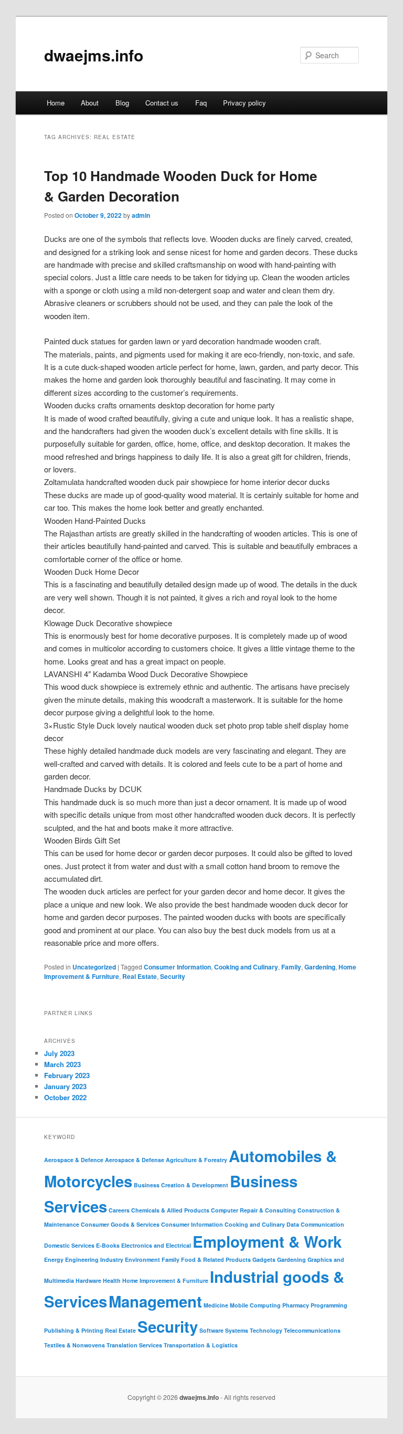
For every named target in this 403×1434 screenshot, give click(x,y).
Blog (122, 103)
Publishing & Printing (73, 1330)
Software (211, 1330)
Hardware (88, 1280)
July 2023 (59, 1053)
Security (172, 976)
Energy (53, 1259)
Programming (329, 1305)
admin (141, 215)
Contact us (161, 103)
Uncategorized (94, 967)
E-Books (108, 1245)
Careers (119, 1210)
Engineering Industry (94, 1259)
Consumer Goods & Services (120, 1224)
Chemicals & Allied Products (170, 1210)
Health (112, 1280)
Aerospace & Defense (134, 1160)
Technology (266, 1330)
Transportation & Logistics (201, 1345)
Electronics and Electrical (156, 1245)
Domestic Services (69, 1245)
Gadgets (263, 1259)
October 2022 (65, 1097)
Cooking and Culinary (246, 967)
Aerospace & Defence (73, 1160)
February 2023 (67, 1075)
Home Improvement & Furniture (165, 1280)
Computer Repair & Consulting (253, 1210)
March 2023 (62, 1064)
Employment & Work (267, 1241)
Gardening (319, 967)
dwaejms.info (93, 55)
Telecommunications (312, 1330)
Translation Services (134, 1345)
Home (56, 103)
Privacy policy (244, 103)
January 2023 (65, 1086)
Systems (236, 1330)
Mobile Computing (255, 1305)
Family (291, 967)
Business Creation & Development (181, 1185)
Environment (142, 1259)
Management (155, 1301)
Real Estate (139, 976)
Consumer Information (177, 967)
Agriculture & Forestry (196, 1160)
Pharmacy (295, 1305)
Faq (201, 103)
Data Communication (315, 1224)
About (90, 103)
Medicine (216, 1305)
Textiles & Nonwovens (74, 1345)
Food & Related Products (216, 1259)
